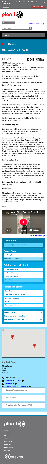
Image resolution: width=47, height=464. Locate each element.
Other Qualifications (11, 280)
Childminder (8, 291)
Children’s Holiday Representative (15, 294)
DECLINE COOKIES (38, 7)
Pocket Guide (7, 441)
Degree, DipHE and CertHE (13, 276)
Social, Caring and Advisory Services (15, 245)
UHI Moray (39, 236)
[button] (34, 346)
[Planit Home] (12, 19)
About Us (6, 430)
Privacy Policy (7, 435)
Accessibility (7, 433)
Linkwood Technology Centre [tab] (16, 390)
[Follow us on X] (43, 23)
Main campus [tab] (11, 398)
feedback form (7, 444)
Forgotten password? (35, 23)
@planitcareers (9, 447)
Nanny (7, 301)
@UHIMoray (9, 384)
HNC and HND (9, 273)
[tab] (23, 255)
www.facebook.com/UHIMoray (16, 386)
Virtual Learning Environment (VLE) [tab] (19, 405)
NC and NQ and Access (11, 269)
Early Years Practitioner (12, 298)
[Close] (44, 2)
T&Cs (5, 438)
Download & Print (11, 51)
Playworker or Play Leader (13, 305)
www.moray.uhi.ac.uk (13, 381)
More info (6, 7)
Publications (7, 450)
